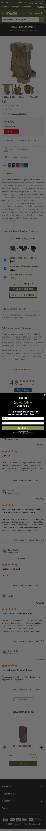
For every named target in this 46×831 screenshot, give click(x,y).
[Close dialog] (44, 395)
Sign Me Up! (23, 428)
